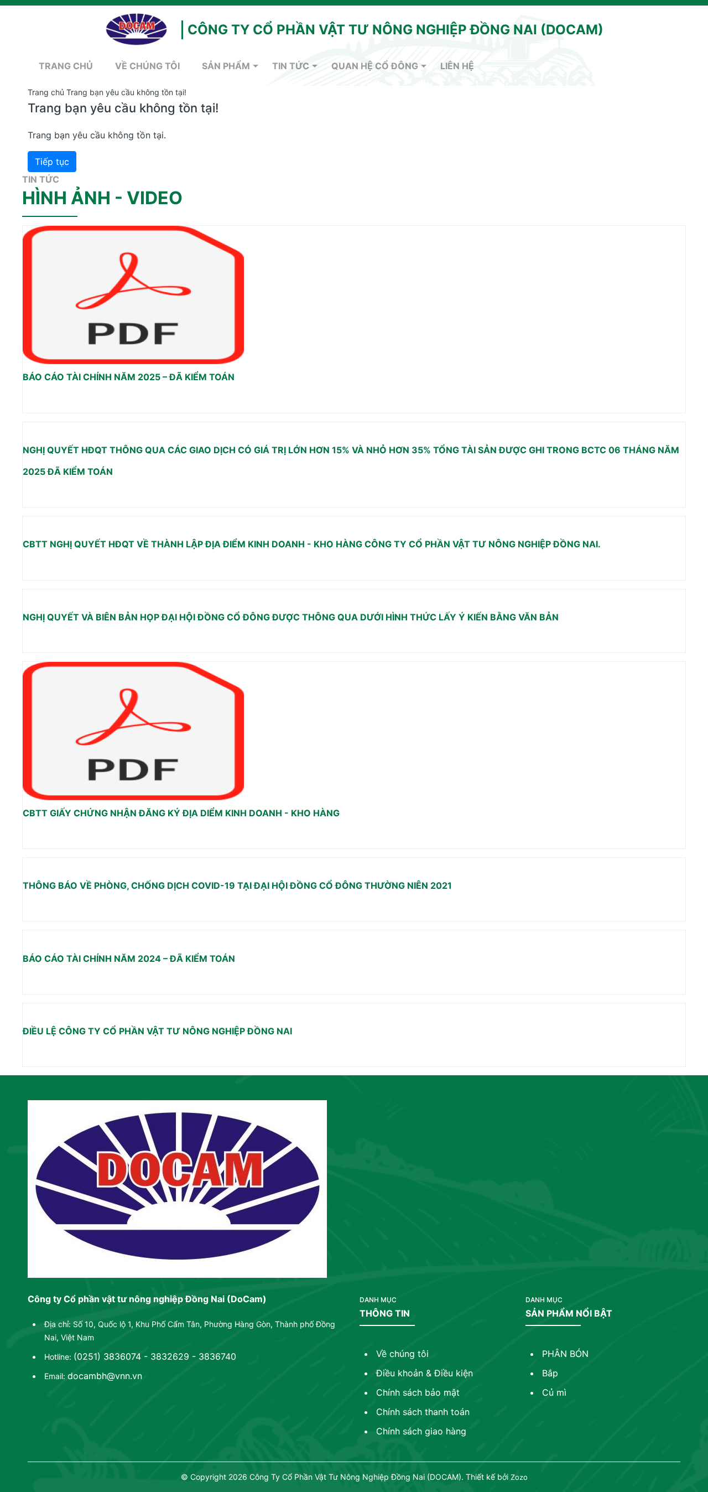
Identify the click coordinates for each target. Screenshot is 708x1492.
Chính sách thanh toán (423, 1411)
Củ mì (554, 1392)
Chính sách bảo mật (418, 1392)
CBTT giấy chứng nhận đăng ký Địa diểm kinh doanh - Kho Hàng (181, 812)
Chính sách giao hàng (421, 1431)
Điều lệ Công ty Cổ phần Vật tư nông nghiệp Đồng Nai (157, 1031)
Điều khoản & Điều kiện (424, 1373)
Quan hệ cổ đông (374, 65)
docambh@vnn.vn (104, 1375)
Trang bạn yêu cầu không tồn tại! (126, 92)
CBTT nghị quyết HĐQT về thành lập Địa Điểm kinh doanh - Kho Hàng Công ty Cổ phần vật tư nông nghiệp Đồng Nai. (312, 544)
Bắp (550, 1373)
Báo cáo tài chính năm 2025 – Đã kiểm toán (129, 376)
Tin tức (290, 65)
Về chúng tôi (147, 65)
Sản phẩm (226, 65)
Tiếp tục (52, 161)
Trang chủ (66, 65)
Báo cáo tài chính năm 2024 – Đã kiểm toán (129, 958)
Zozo (519, 1477)
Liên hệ (457, 65)
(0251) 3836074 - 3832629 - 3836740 (155, 1356)
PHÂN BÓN (565, 1353)
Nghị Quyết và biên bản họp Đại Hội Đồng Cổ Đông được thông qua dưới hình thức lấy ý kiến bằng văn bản (291, 617)
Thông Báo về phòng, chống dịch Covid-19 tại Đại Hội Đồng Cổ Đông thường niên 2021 (237, 885)
